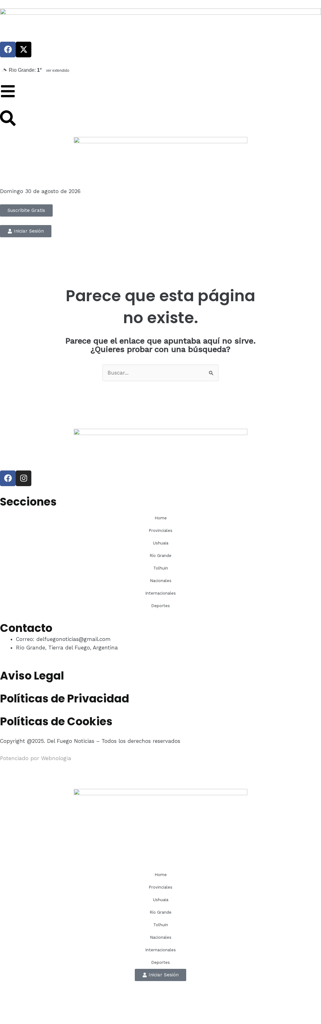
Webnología (56, 758)
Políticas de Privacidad (64, 698)
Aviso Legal (32, 675)
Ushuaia (160, 543)
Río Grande (160, 555)
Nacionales (160, 580)
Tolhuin (160, 568)
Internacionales (160, 593)
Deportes (160, 605)
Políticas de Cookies (56, 721)
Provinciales (160, 530)
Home (161, 518)
